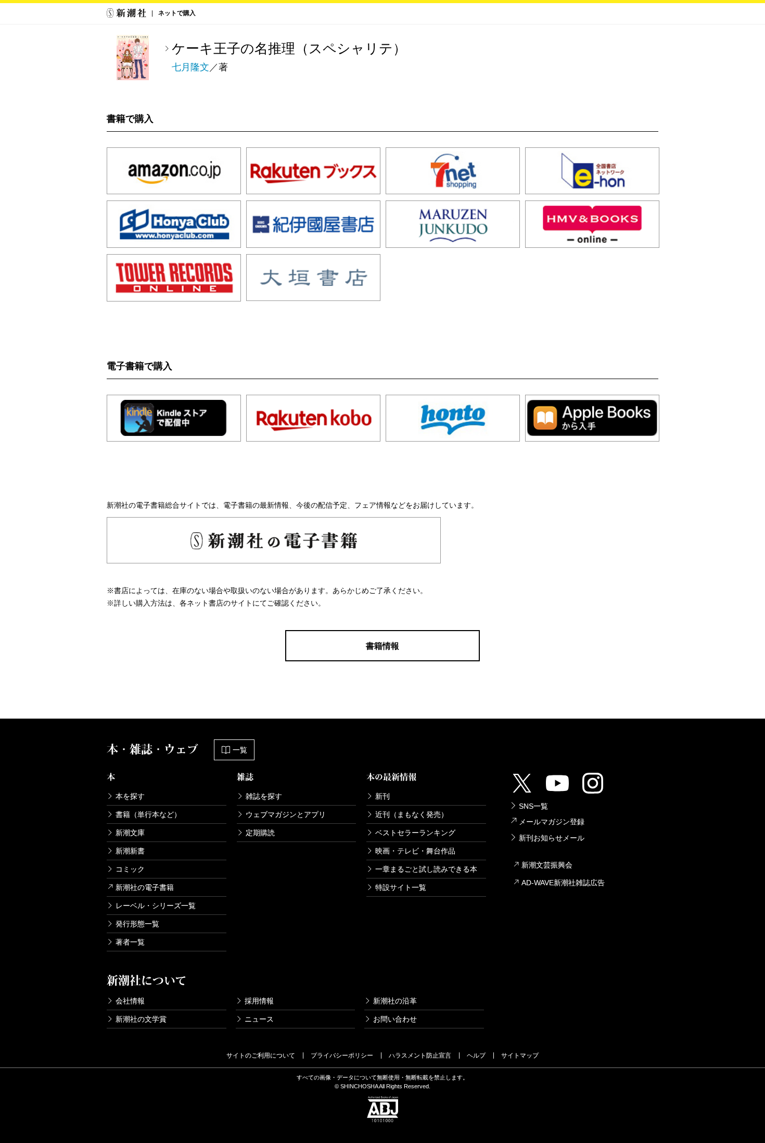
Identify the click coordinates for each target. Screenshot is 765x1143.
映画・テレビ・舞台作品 (415, 851)
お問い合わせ (395, 1019)
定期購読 (260, 832)
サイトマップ (520, 1055)
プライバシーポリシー (342, 1055)
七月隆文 (190, 67)
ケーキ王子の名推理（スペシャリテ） (289, 48)
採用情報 (259, 1001)
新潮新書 (130, 851)
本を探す (130, 796)
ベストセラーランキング (415, 832)
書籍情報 (382, 646)
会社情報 (130, 1001)
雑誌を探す (264, 796)
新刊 (382, 796)
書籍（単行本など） (148, 814)
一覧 (240, 750)
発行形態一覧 (137, 924)
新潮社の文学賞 (141, 1019)
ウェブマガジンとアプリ (286, 814)
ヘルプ (476, 1055)
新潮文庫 (130, 832)
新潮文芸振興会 (546, 865)
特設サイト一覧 (400, 887)
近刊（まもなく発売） (411, 814)
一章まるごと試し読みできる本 (426, 869)
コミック (130, 869)
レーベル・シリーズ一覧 (156, 905)
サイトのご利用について (260, 1055)
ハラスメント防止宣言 (420, 1055)
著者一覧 (130, 942)
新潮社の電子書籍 (145, 887)
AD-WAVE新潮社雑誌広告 (563, 882)
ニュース (259, 1019)
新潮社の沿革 (395, 1001)
